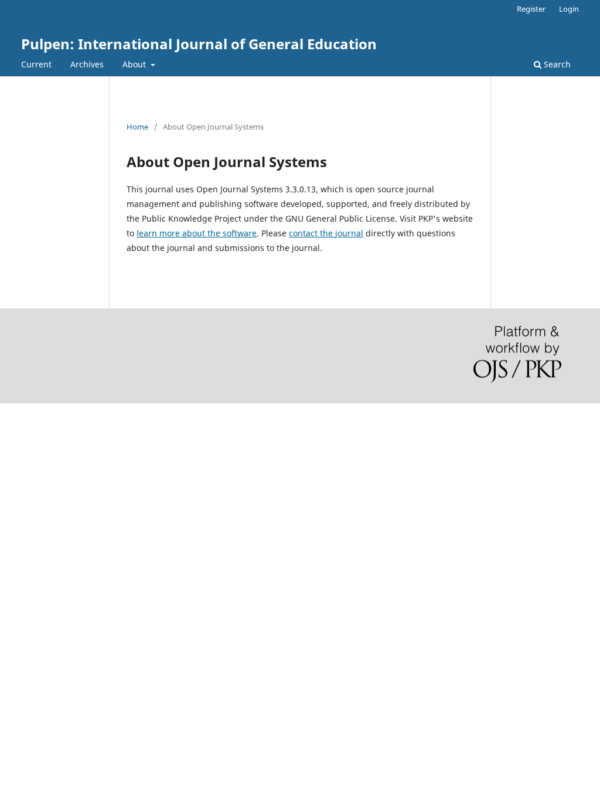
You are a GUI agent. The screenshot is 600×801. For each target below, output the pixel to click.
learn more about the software (197, 233)
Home (137, 126)
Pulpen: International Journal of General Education (199, 43)
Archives (87, 64)
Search (556, 64)
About (135, 64)
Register (531, 9)
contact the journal (326, 233)
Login (569, 9)
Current (36, 64)
